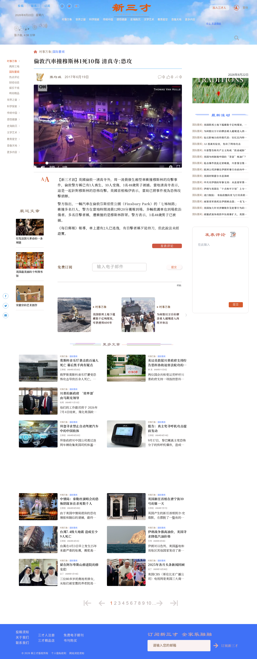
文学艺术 (149, 19)
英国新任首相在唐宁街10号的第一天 (166, 501)
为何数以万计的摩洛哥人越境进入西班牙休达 (168, 318)
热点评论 (14, 77)
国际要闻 (14, 72)
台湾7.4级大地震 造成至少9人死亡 (79, 534)
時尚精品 (14, 93)
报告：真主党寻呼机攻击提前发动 (167, 428)
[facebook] (5, 296)
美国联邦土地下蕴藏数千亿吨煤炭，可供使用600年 (104, 318)
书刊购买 (70, 640)
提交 (174, 267)
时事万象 (67, 19)
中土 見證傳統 (213, 23)
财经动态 (14, 82)
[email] (5, 315)
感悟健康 (122, 19)
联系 (34, 6)
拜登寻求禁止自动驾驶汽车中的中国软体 (79, 428)
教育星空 (163, 19)
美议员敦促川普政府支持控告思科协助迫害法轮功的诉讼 (167, 362)
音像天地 (176, 19)
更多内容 (190, 19)
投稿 (21, 6)
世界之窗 (81, 19)
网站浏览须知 (76, 653)
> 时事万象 (99, 307)
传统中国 (108, 19)
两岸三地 (14, 66)
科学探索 (94, 19)
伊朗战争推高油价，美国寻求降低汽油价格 (167, 534)
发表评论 (167, 246)
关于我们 (22, 637)
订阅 (47, 6)
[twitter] (5, 305)
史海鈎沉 (135, 19)
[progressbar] (52, 26)
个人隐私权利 (58, 653)
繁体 (245, 8)
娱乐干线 (14, 88)
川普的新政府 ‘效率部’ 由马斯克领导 (78, 395)
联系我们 (22, 642)
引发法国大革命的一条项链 (29, 240)
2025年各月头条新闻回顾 (166, 564)
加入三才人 (219, 8)
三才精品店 (46, 640)
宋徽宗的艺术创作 (26, 305)
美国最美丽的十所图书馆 (29, 274)
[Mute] (44, 26)
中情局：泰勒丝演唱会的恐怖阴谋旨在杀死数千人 (79, 501)
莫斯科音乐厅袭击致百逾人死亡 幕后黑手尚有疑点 (79, 362)
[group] (35, 31)
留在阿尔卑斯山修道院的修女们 (79, 566)
